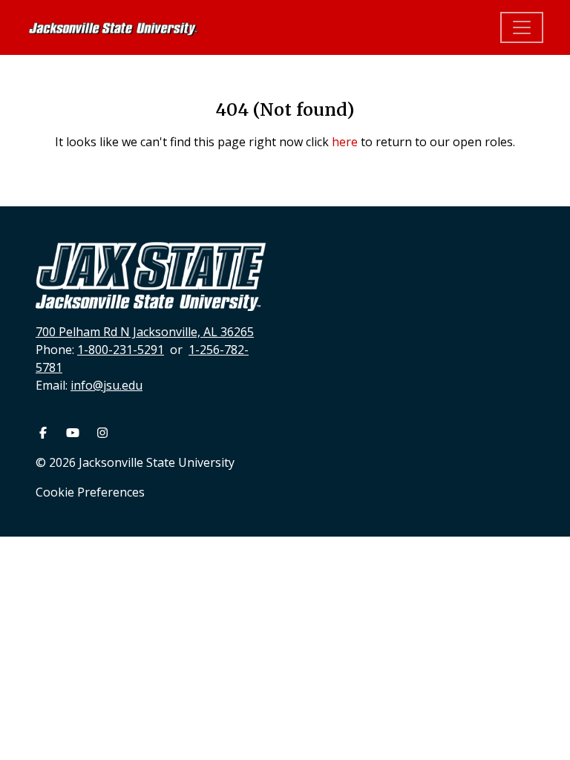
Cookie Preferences (90, 492)
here (345, 142)
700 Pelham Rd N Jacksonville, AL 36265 (145, 332)
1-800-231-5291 (120, 349)
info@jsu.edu (106, 385)
